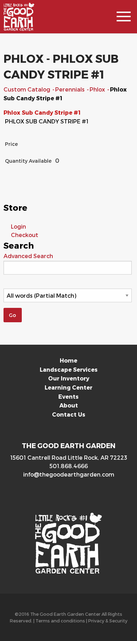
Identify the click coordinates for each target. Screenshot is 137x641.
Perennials (70, 89)
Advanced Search (28, 255)
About (68, 405)
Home (68, 360)
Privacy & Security (108, 620)
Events (68, 396)
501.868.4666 (69, 466)
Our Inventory (68, 378)
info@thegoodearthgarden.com (68, 474)
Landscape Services (69, 369)
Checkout (24, 234)
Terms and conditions (60, 620)
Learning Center (68, 387)
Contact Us (68, 414)
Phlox (98, 89)
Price (11, 144)
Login (18, 226)
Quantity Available (28, 161)
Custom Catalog (28, 89)
